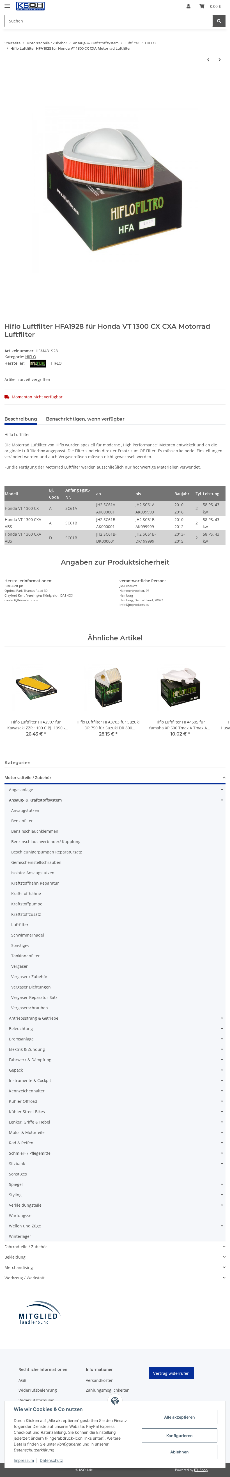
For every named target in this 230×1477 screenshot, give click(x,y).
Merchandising (18, 1267)
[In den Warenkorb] (8, 76)
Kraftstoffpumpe (26, 904)
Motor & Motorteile (27, 1132)
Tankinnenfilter (25, 955)
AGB (22, 1380)
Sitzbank (17, 1163)
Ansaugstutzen (25, 810)
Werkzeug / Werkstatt (24, 1277)
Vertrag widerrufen (171, 1373)
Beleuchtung (21, 1028)
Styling (15, 1194)
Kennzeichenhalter (27, 1091)
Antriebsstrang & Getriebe (33, 1018)
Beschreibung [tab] (20, 419)
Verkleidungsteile (25, 1205)
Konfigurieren (179, 1435)
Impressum (24, 1460)
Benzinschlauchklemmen (34, 831)
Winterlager (20, 1236)
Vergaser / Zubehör (29, 976)
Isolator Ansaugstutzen (32, 872)
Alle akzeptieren (179, 1417)
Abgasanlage (21, 789)
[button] (188, 6)
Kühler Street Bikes (27, 1111)
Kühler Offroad (23, 1101)
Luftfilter (19, 924)
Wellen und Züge (25, 1226)
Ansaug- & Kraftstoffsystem (35, 800)
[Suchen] (219, 21)
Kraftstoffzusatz (26, 914)
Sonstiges (20, 945)
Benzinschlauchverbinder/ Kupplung (46, 841)
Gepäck (16, 1070)
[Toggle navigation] (7, 3)
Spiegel (16, 1184)
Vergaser (19, 966)
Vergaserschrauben (29, 1007)
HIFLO (30, 356)
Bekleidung (15, 1257)
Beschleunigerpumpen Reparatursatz (46, 852)
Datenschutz (51, 1460)
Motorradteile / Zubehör (27, 777)
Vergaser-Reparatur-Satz (34, 997)
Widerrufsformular (36, 1400)
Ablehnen (179, 1451)
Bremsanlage (21, 1039)
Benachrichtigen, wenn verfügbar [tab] (85, 419)
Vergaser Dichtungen (31, 987)
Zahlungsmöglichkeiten (108, 1390)
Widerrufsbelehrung (38, 1390)
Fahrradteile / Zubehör (25, 1246)
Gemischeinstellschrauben (36, 862)
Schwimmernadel (27, 935)
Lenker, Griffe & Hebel (29, 1122)
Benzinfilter (22, 820)
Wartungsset (21, 1215)
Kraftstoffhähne (26, 893)
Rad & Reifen (21, 1142)
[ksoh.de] (40, 6)
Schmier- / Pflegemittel (30, 1153)
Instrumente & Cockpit (30, 1080)
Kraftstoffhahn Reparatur (35, 883)
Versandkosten (100, 1380)
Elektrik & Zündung (27, 1049)
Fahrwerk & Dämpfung (30, 1059)
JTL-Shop (201, 1469)
